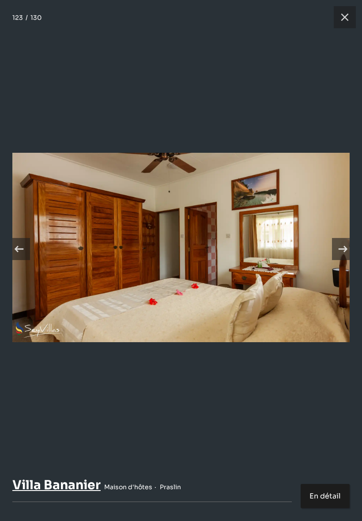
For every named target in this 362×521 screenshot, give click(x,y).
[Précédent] (19, 249)
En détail (325, 496)
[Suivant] (343, 249)
